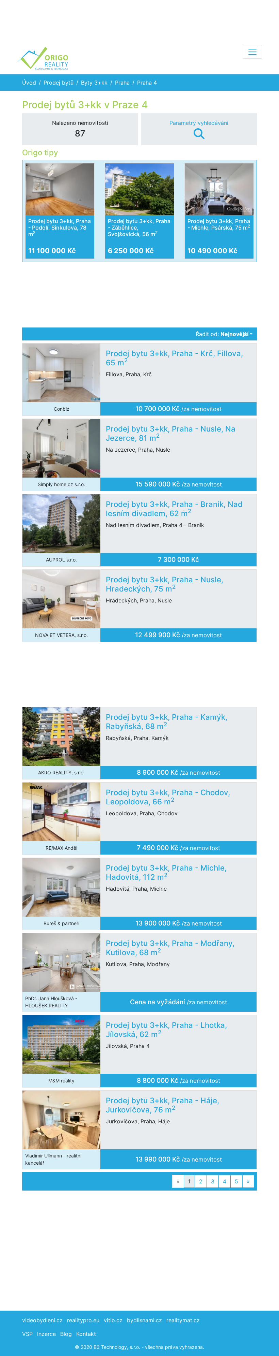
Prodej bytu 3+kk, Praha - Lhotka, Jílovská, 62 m (166, 1029)
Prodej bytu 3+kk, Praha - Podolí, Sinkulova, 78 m (59, 227)
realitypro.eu (83, 1320)
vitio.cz (113, 1320)
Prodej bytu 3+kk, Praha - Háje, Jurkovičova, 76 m (162, 1105)
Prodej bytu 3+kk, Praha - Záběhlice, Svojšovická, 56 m (139, 227)
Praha (122, 82)
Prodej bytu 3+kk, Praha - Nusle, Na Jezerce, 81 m (170, 433)
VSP (27, 1333)
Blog (66, 1333)
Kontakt (86, 1333)
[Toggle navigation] (252, 52)
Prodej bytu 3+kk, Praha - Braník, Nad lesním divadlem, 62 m (174, 508)
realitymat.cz (183, 1320)
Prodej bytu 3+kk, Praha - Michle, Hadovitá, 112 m (166, 872)
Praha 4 (147, 82)
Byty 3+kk (94, 82)
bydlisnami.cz (144, 1320)
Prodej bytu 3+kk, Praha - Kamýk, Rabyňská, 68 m (166, 721)
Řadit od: (222, 334)
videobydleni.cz (42, 1320)
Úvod (29, 82)
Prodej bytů (58, 82)
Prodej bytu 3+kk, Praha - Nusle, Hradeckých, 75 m (164, 584)
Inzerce (46, 1333)
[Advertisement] (139, 20)
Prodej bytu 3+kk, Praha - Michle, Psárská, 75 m (218, 224)
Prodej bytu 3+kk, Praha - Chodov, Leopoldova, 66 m (168, 797)
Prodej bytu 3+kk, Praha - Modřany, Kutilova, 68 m (170, 947)
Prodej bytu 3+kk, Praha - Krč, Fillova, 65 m (174, 358)
